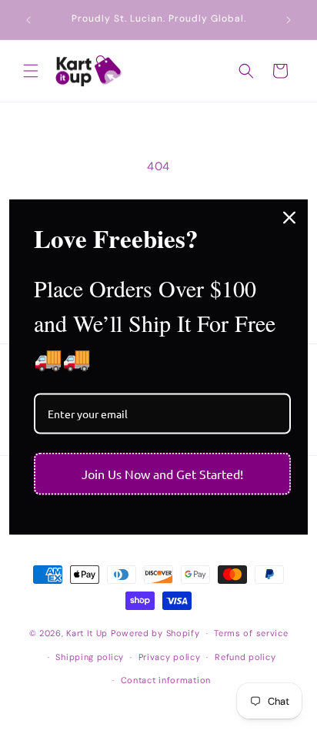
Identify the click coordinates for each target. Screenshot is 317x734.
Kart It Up (88, 633)
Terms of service (251, 633)
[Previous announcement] (28, 20)
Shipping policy (89, 657)
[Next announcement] (288, 20)
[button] (31, 71)
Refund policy (245, 657)
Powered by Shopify (155, 633)
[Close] (289, 217)
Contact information (166, 680)
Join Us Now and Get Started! (162, 473)
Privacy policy (169, 657)
